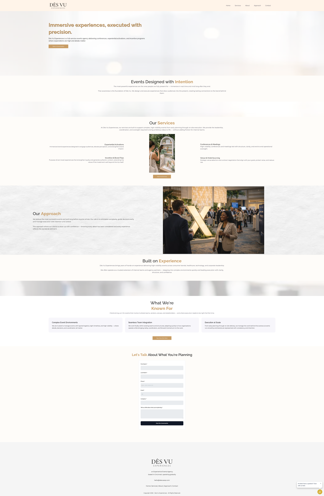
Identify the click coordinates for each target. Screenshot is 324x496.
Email (142, 390)
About (160, 486)
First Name (144, 364)
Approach (167, 486)
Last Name (144, 372)
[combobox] (143, 385)
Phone (143, 381)
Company (143, 399)
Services (154, 486)
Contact (175, 486)
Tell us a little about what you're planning (152, 407)
